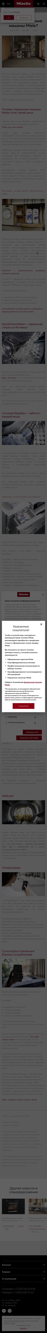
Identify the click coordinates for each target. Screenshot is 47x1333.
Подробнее (23, 706)
